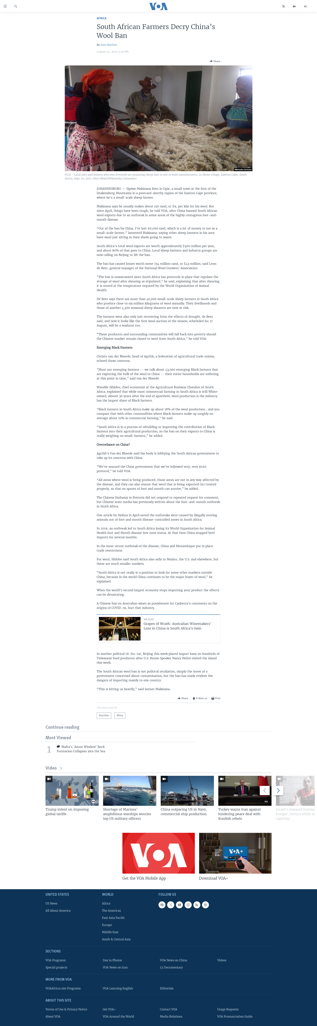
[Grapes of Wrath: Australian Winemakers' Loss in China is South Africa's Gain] (120, 628)
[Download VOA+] (235, 853)
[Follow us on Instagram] (188, 904)
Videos (221, 960)
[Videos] (294, 6)
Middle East (110, 932)
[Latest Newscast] (305, 6)
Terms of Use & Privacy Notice (66, 1009)
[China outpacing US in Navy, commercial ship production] (187, 791)
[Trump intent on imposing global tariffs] (72, 791)
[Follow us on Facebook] (161, 904)
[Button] (215, 61)
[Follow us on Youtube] (179, 904)
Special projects (56, 967)
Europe (107, 925)
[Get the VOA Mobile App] (158, 853)
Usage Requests (228, 1009)
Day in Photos (112, 960)
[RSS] (196, 904)
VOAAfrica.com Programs (63, 988)
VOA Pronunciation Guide (234, 1016)
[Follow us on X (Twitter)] (170, 904)
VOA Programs (55, 960)
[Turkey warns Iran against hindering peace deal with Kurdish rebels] (245, 791)
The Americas (111, 910)
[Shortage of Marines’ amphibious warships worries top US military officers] (129, 791)
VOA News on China (173, 960)
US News (51, 903)
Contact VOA (168, 1009)
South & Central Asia (116, 939)
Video (51, 768)
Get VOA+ (109, 1009)
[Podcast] (205, 904)
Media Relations (171, 1016)
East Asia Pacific (113, 918)
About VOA (52, 1016)
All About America (58, 910)
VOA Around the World (118, 1016)
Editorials (167, 988)
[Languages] (283, 6)
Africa (101, 18)
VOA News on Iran (115, 967)
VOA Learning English (118, 988)
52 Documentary (171, 967)
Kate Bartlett (109, 45)
